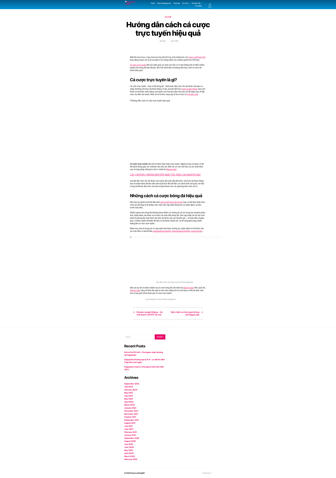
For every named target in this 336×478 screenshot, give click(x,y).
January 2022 (130, 408)
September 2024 (131, 384)
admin (164, 41)
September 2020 (131, 438)
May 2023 (128, 393)
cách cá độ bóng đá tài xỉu (171, 202)
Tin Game (198, 6)
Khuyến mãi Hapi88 (137, 473)
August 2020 (130, 441)
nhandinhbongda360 (181, 231)
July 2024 (128, 387)
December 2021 (131, 411)
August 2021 (129, 423)
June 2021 (128, 429)
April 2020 (129, 453)
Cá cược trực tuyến (138, 65)
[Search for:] (139, 337)
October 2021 (130, 417)
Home (153, 3)
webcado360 (196, 231)
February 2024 (130, 390)
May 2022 (128, 399)
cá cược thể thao (162, 299)
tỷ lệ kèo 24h (192, 94)
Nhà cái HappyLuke (164, 3)
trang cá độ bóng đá (196, 57)
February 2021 (130, 432)
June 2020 (129, 447)
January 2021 (130, 435)
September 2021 (131, 420)
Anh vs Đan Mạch (189, 89)
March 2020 (129, 456)
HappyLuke (171, 169)
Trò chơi (185, 3)
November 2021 (131, 414)
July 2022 (128, 396)
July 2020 (128, 444)
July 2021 (128, 426)
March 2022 (129, 405)
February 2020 (130, 459)
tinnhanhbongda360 (162, 231)
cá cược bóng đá (150, 299)
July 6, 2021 (174, 41)
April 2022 (128, 402)
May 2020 (128, 450)
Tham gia (176, 3)
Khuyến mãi (196, 3)
